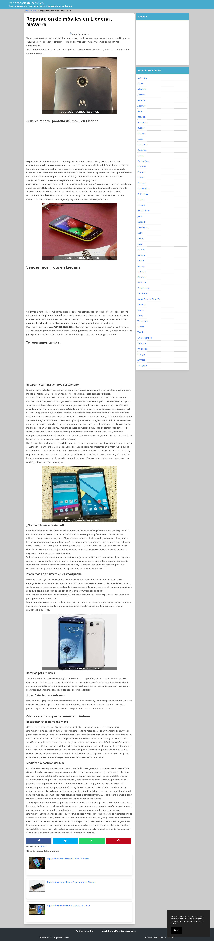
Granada (141, 183)
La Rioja (141, 221)
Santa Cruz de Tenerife (148, 299)
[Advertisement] (79, 142)
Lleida (140, 238)
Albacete (141, 89)
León (139, 232)
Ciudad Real (143, 161)
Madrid (140, 249)
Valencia (141, 343)
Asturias (141, 105)
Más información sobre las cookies (119, 931)
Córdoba (141, 166)
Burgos (141, 127)
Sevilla (140, 310)
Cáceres (141, 133)
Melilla (140, 260)
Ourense (141, 277)
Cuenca (141, 172)
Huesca (141, 205)
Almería (141, 100)
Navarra (34, 10)
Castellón (142, 150)
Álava (140, 83)
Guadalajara (143, 188)
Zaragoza (142, 365)
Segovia (141, 304)
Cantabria (142, 144)
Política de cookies (85, 931)
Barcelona (142, 122)
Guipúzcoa (142, 194)
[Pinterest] (118, 840)
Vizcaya (141, 354)
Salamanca (142, 293)
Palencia (141, 282)
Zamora (141, 359)
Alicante (141, 94)
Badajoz (141, 116)
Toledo (140, 332)
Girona (140, 177)
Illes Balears (143, 210)
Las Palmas (142, 227)
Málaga (141, 254)
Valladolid (142, 348)
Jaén (139, 216)
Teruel (140, 326)
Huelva (141, 199)
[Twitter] (65, 840)
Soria (139, 315)
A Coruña (142, 78)
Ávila (139, 111)
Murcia (140, 265)
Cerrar (176, 930)
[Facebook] (38, 840)
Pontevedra (143, 288)
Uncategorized (144, 337)
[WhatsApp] (91, 840)
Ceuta (140, 155)
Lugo (139, 243)
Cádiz (140, 138)
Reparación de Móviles (26, 3)
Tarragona (142, 321)
